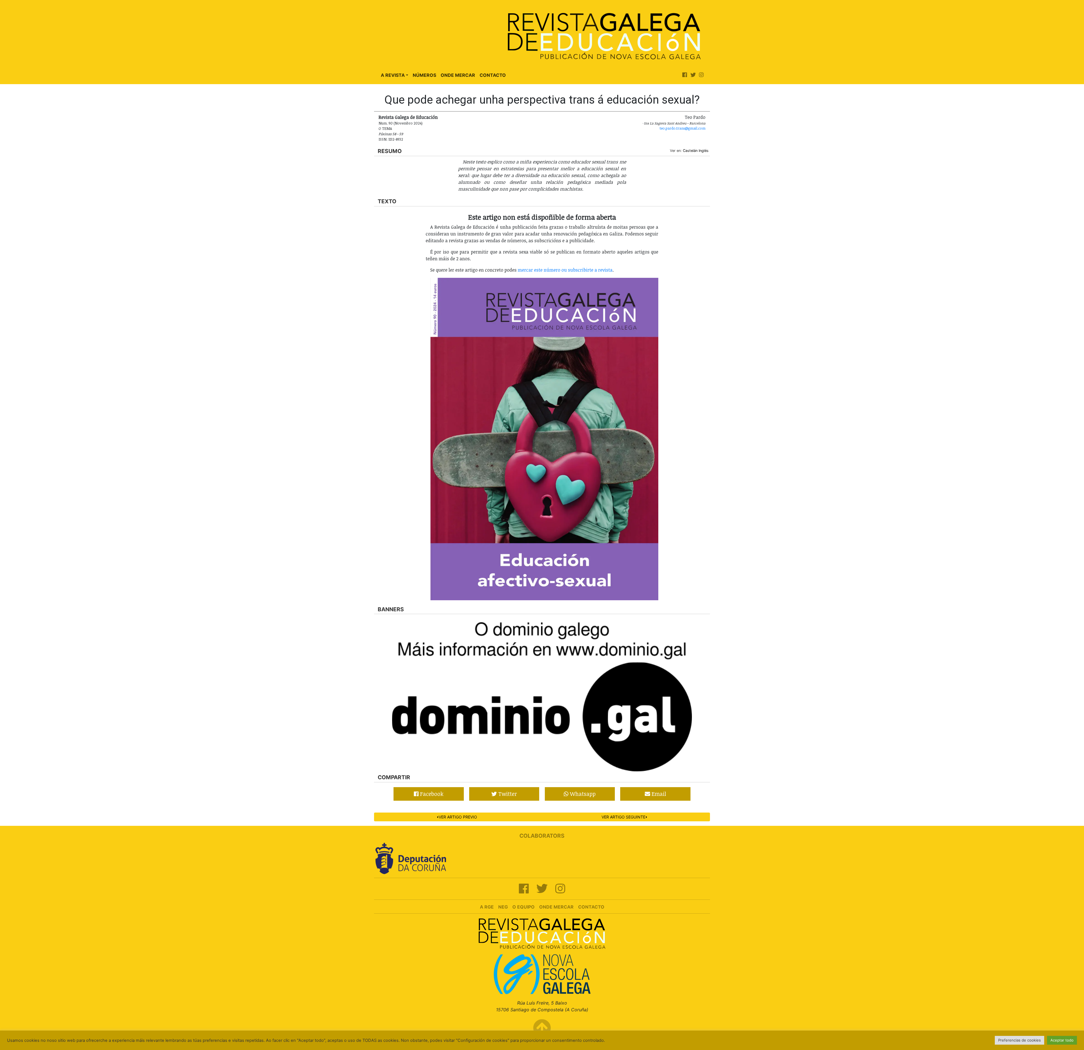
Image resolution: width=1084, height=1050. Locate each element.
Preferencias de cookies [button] (1019, 1040)
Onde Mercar (458, 75)
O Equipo (523, 907)
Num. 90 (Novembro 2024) (401, 123)
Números (424, 75)
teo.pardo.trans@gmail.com (682, 128)
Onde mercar (556, 907)
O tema (385, 128)
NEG (503, 907)
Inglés (704, 151)
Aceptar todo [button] (1062, 1040)
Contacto (493, 75)
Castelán (690, 151)
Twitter (507, 794)
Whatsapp (582, 794)
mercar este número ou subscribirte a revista (565, 270)
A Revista (393, 75)
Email (658, 794)
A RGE (487, 907)
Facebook (431, 794)
